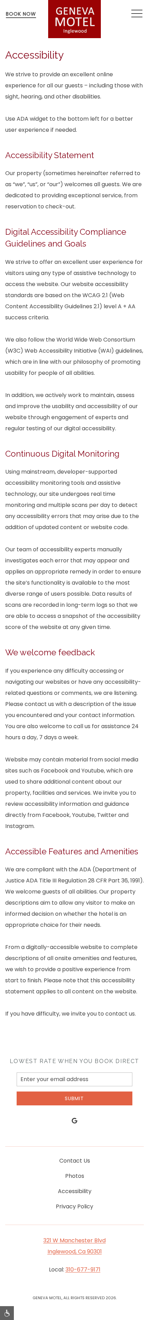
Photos (74, 1176)
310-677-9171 (82, 1270)
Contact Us (74, 1161)
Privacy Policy (74, 1206)
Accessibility (74, 1191)
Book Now (21, 13)
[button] (137, 14)
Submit (74, 1098)
